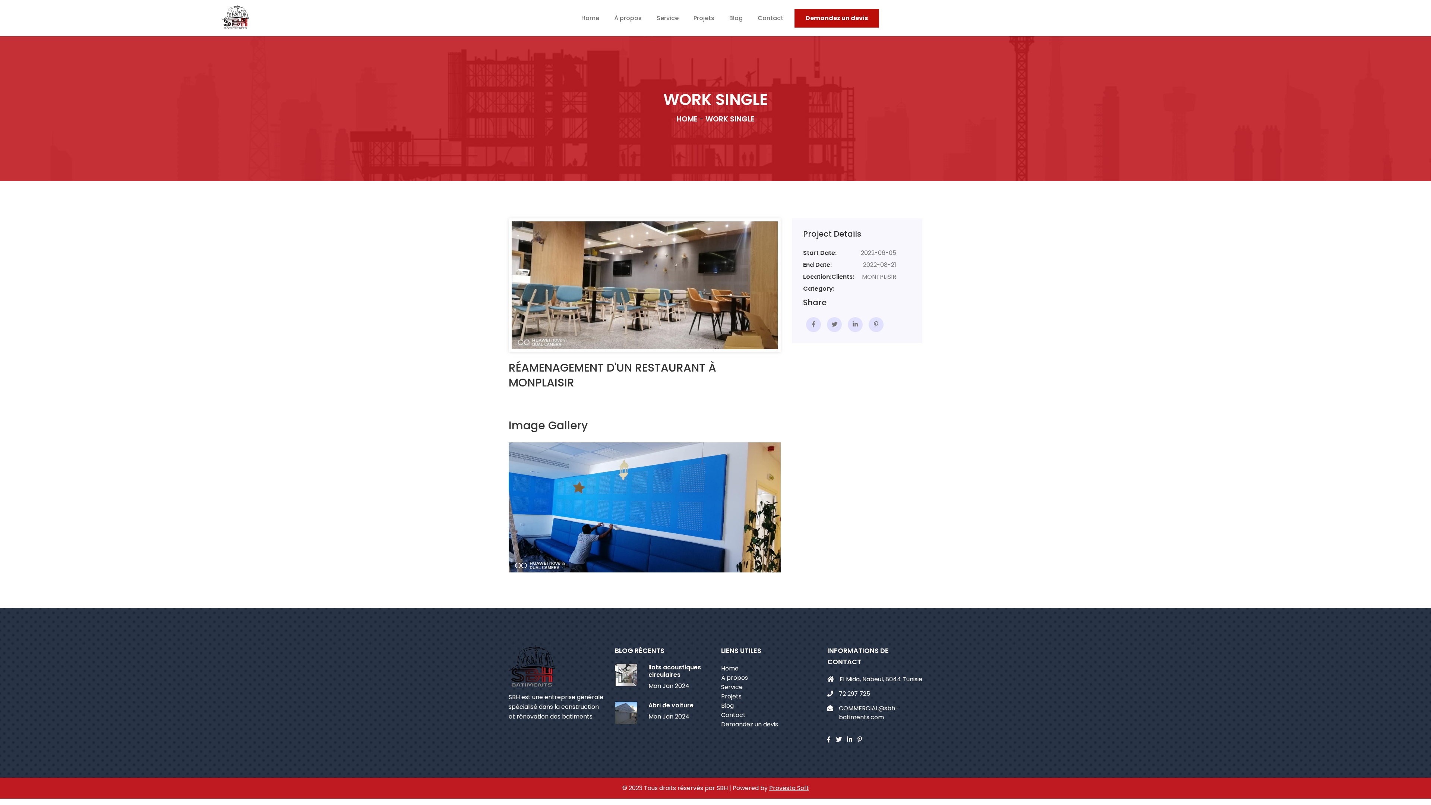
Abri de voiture (671, 705)
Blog (736, 18)
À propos (628, 18)
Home (590, 18)
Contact (770, 18)
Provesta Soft (789, 788)
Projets (704, 18)
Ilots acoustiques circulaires (674, 671)
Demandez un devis (837, 18)
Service (668, 18)
